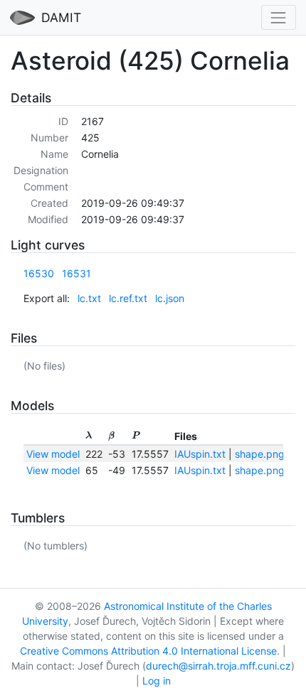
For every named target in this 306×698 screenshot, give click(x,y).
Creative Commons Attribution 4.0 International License (148, 651)
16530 (38, 273)
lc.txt (89, 298)
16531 (76, 273)
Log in (156, 681)
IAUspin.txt (200, 454)
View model (53, 454)
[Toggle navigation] (278, 17)
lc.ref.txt (128, 298)
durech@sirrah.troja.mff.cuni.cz (218, 666)
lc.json (169, 298)
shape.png (260, 454)
